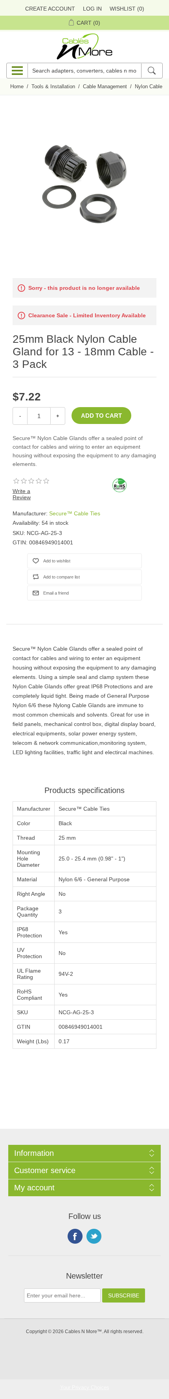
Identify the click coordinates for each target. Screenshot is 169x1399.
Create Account (50, 8)
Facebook (75, 1236)
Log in (92, 8)
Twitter (93, 1236)
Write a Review (22, 494)
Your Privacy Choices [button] (84, 1387)
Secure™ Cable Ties (74, 513)
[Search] (151, 71)
